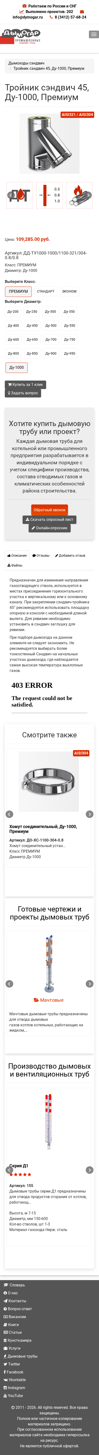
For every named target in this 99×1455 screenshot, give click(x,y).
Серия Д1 (18, 1165)
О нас (12, 1293)
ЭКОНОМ (69, 291)
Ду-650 (32, 339)
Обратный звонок (50, 510)
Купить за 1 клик (27, 384)
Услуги (13, 1348)
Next (88, 195)
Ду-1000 (16, 367)
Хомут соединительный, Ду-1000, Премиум (43, 829)
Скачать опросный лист (51, 519)
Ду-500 (50, 325)
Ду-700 (50, 339)
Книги (13, 1324)
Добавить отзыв (71, 555)
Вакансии (17, 1317)
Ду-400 (13, 325)
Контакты (16, 1301)
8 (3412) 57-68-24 (70, 17)
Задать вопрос (24, 393)
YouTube (15, 1395)
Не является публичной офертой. (49, 1446)
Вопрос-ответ (19, 1309)
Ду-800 (13, 353)
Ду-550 (69, 325)
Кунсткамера (19, 1340)
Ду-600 (13, 339)
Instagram (16, 1387)
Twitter (13, 1364)
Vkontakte (17, 1380)
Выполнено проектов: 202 (49, 11)
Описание (19, 555)
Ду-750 (69, 339)
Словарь (17, 1285)
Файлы (16, 565)
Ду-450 (32, 325)
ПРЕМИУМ (18, 291)
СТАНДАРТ (45, 291)
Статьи (15, 1332)
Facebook (14, 1372)
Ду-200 (13, 311)
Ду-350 (69, 311)
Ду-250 (31, 311)
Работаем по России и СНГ (52, 6)
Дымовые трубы (22, 1356)
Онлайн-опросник (51, 528)
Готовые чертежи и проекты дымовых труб (49, 913)
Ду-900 (50, 353)
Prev (11, 195)
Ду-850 (32, 353)
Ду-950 (69, 353)
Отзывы (43, 555)
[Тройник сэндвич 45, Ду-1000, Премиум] (19, 195)
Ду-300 (50, 311)
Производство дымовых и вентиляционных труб (49, 1070)
